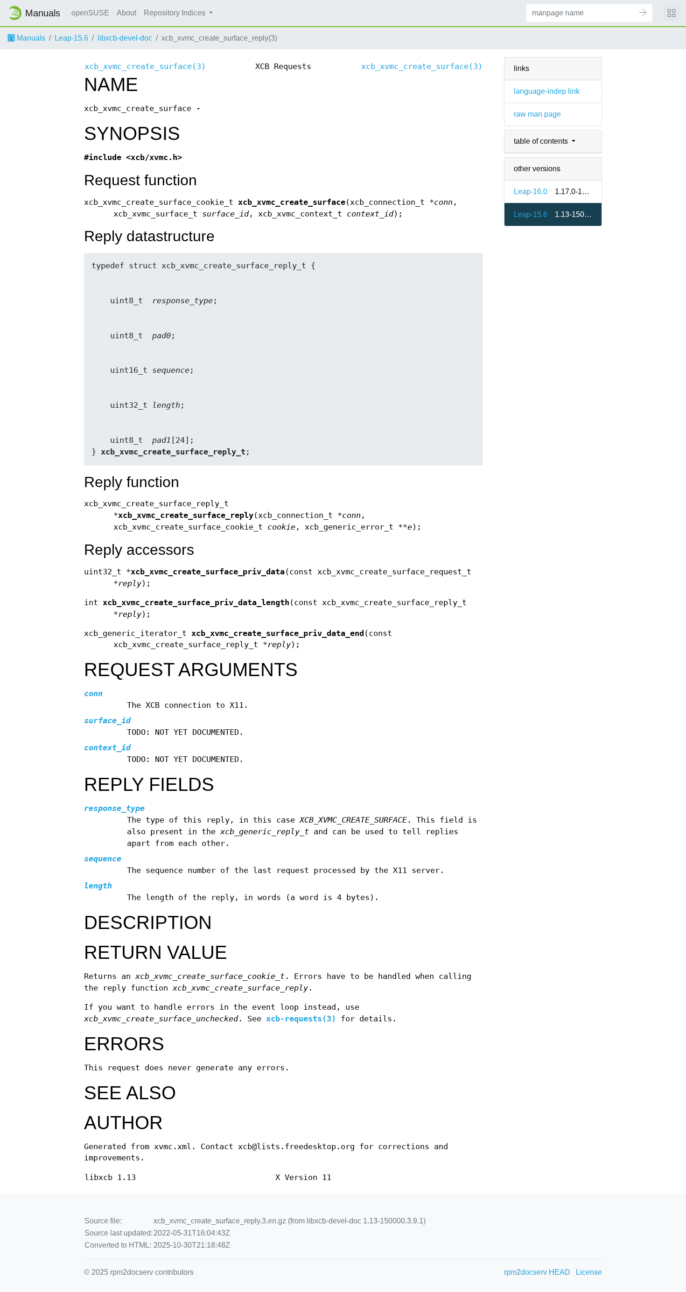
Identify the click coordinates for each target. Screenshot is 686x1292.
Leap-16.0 (530, 192)
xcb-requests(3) (301, 1018)
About (126, 13)
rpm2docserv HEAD (537, 1272)
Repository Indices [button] (175, 13)
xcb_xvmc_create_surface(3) (145, 66)
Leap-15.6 (71, 38)
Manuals (30, 38)
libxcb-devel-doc (125, 38)
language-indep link (547, 91)
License (589, 1272)
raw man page (537, 114)
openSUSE (90, 13)
